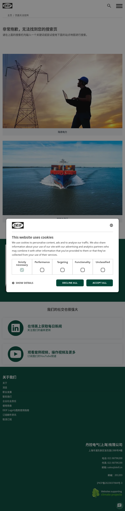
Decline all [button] (69, 282)
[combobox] (111, 225)
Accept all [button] (100, 282)
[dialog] (62, 255)
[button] (22, 283)
